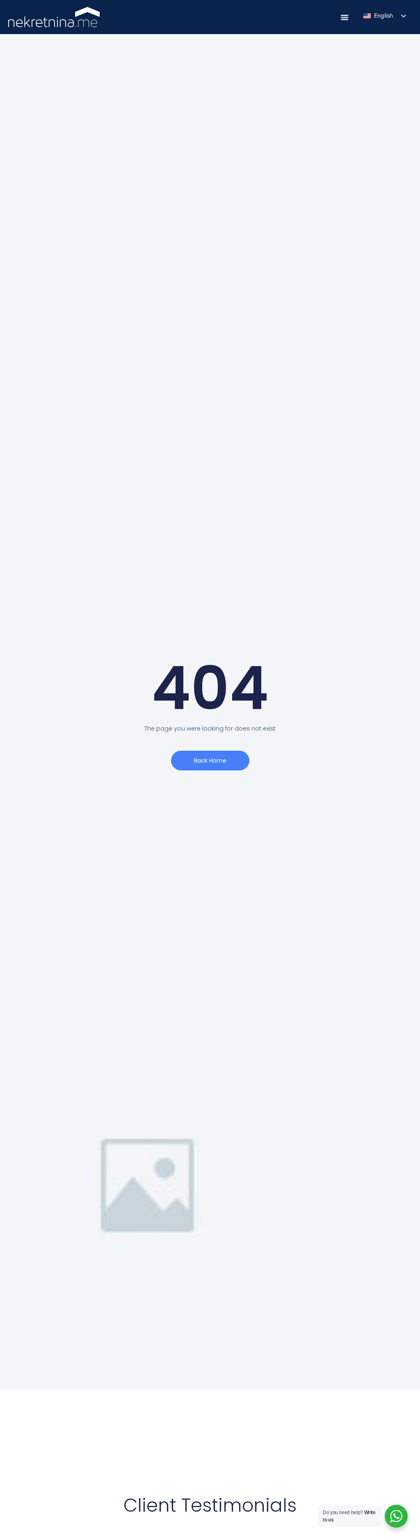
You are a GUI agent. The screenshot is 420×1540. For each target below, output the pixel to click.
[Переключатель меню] (344, 17)
